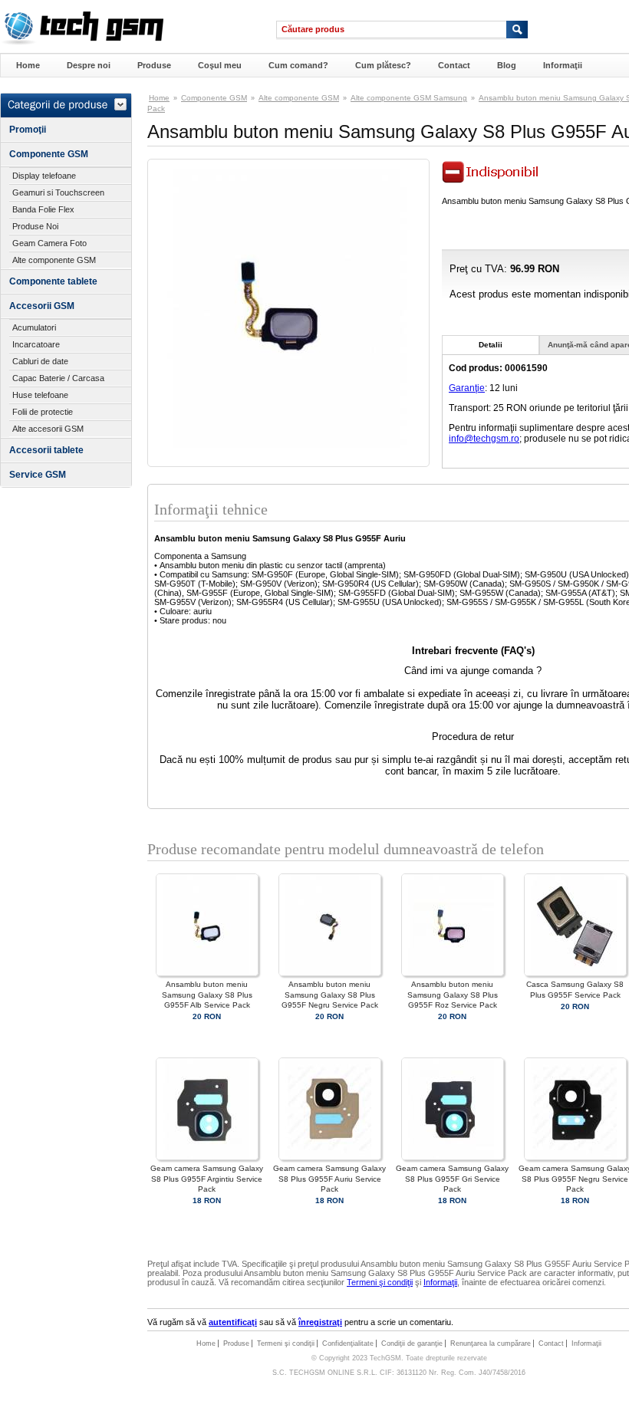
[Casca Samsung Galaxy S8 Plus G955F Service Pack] (575, 973)
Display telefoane (44, 175)
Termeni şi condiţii (380, 1282)
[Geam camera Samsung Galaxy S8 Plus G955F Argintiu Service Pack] (207, 1157)
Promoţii (27, 129)
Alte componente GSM (54, 260)
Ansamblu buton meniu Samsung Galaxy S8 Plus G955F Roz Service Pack (452, 994)
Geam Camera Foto (49, 243)
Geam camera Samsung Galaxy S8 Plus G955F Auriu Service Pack (329, 1178)
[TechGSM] (81, 42)
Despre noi (88, 65)
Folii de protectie (42, 411)
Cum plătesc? (383, 65)
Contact (454, 65)
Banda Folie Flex (43, 209)
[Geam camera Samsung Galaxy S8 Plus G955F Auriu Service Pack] (329, 1157)
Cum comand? (298, 65)
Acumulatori (34, 327)
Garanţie (467, 388)
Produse (154, 65)
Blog (506, 65)
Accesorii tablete (46, 450)
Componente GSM (48, 154)
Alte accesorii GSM (48, 428)
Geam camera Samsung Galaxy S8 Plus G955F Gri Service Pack (452, 1178)
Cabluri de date (40, 361)
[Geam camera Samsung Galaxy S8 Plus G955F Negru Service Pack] (575, 1157)
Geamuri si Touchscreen (58, 192)
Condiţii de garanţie (412, 1343)
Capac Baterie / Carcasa (58, 378)
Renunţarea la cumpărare (490, 1343)
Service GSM (37, 474)
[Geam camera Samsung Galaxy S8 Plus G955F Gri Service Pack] (452, 1157)
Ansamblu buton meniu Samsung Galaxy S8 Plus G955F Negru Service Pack (330, 994)
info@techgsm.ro (484, 438)
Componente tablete (53, 281)
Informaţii (562, 65)
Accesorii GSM (41, 306)
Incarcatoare (36, 344)
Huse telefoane (40, 395)
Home (28, 65)
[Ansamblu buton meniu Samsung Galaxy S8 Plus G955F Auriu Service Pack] (288, 444)
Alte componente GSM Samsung (409, 98)
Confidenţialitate (348, 1343)
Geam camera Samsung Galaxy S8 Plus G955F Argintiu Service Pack (206, 1178)
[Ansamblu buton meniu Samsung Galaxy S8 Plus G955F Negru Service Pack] (329, 973)
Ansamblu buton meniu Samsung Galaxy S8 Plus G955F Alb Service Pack (207, 994)
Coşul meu (220, 65)
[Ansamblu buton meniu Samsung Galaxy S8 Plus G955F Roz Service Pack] (452, 973)
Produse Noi (35, 226)
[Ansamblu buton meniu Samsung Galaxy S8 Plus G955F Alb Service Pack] (207, 973)
